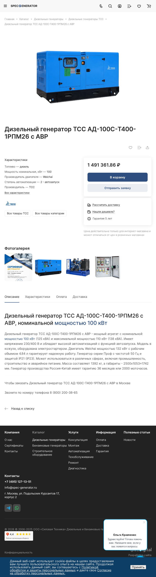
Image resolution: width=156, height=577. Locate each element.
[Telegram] (8, 508)
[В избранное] (131, 148)
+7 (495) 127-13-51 (18, 481)
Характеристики (37, 297)
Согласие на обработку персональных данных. (60, 571)
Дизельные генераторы (48, 440)
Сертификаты (14, 445)
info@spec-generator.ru (21, 487)
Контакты (11, 451)
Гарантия (102, 451)
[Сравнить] (139, 148)
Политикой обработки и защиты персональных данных (54, 568)
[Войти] (119, 6)
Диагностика (77, 468)
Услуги (73, 432)
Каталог (38, 432)
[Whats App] (17, 508)
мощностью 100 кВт (81, 323)
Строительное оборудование (42, 452)
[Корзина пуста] (149, 6)
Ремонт (73, 462)
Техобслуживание (81, 457)
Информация (106, 432)
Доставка (80, 297)
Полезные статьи (137, 432)
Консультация (78, 440)
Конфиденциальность (19, 552)
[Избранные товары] (139, 6)
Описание (12, 297)
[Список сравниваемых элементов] (129, 6)
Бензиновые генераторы (49, 445)
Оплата (61, 297)
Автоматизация (79, 451)
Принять (138, 567)
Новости (129, 440)
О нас (8, 440)
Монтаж (73, 445)
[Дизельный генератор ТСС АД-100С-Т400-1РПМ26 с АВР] (78, 75)
